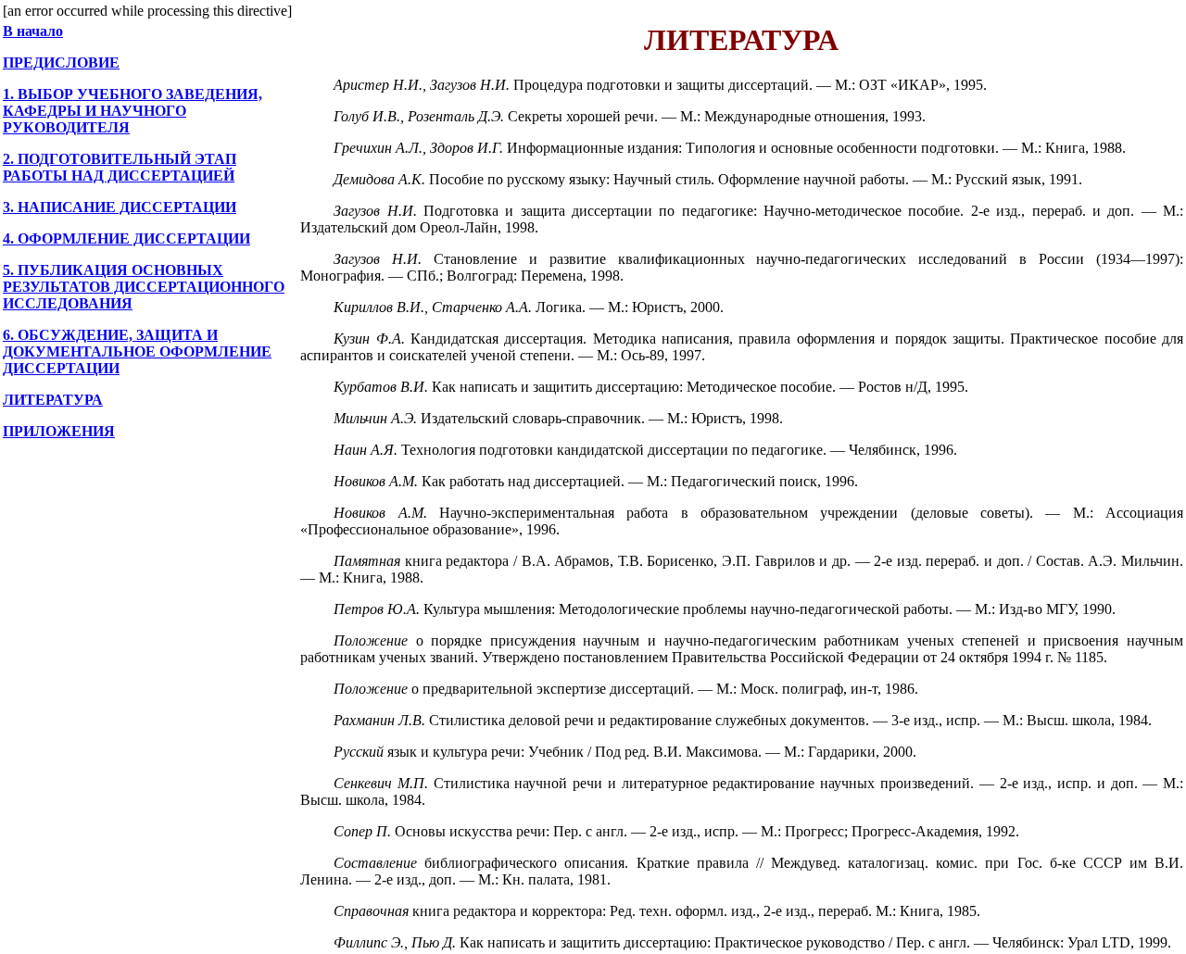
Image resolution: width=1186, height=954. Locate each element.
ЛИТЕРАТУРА (53, 400)
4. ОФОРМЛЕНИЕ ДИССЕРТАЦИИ (126, 238)
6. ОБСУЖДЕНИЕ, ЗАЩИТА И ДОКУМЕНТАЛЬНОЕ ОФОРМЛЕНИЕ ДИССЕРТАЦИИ (137, 351)
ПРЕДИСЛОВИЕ (61, 62)
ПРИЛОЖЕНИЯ (59, 431)
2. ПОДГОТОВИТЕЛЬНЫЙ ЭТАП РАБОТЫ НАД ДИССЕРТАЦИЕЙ (119, 167)
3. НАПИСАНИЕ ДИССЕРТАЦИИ (119, 207)
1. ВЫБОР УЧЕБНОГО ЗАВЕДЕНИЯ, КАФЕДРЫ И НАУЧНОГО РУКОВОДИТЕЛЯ (132, 110)
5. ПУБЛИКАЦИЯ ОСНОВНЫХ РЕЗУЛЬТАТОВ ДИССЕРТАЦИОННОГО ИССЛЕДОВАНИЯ (143, 286)
